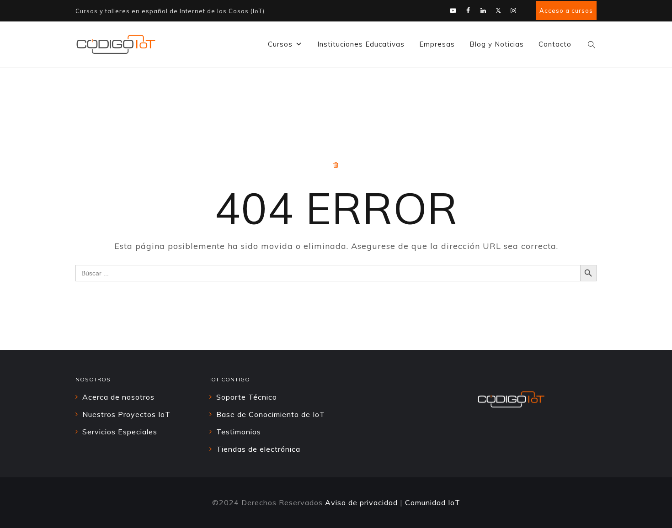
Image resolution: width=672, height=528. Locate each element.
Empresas (437, 44)
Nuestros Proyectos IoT (126, 414)
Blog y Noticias (496, 44)
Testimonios (238, 431)
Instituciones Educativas (361, 44)
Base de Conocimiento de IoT (270, 414)
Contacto (555, 44)
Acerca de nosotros (118, 396)
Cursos (280, 44)
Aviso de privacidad (361, 502)
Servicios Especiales (119, 431)
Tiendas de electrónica (258, 449)
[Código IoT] (115, 44)
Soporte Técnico (246, 396)
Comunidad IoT (432, 502)
